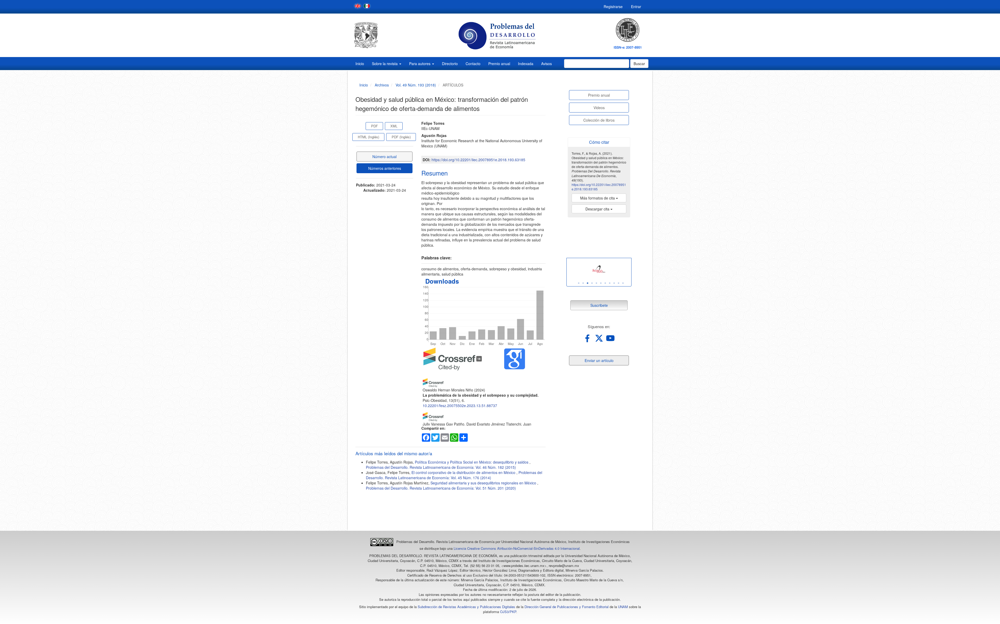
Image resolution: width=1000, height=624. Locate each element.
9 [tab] (614, 283)
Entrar (636, 6)
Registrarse (613, 6)
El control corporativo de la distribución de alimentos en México (463, 472)
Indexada (525, 63)
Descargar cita (597, 208)
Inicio (359, 63)
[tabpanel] (599, 270)
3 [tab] (587, 283)
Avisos (546, 63)
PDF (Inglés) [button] (401, 136)
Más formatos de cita (598, 198)
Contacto (473, 63)
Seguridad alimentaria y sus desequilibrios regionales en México (483, 482)
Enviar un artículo (599, 360)
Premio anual (499, 63)
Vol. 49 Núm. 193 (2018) (416, 85)
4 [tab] (592, 283)
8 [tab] (609, 283)
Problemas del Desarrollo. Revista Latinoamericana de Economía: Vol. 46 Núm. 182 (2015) (441, 467)
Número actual (384, 156)
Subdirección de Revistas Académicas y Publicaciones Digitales (466, 606)
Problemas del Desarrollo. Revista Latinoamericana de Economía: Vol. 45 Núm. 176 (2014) (454, 475)
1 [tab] (578, 283)
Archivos (382, 85)
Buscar (639, 63)
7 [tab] (605, 283)
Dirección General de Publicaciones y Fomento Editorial (566, 606)
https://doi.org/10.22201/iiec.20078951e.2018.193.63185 (478, 159)
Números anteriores (384, 168)
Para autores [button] (420, 63)
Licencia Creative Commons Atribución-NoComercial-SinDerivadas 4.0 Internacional (517, 548)
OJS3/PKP (508, 611)
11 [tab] (623, 283)
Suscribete (599, 305)
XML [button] (393, 125)
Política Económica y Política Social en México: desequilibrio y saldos (472, 462)
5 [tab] (596, 283)
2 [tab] (583, 283)
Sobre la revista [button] (385, 63)
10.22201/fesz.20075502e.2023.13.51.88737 (460, 405)
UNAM (623, 606)
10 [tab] (618, 283)
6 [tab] (600, 283)
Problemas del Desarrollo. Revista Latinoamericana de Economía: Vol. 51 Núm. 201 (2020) (441, 488)
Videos (599, 107)
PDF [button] (374, 125)
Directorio (450, 63)
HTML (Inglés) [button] (368, 136)
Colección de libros (599, 120)
